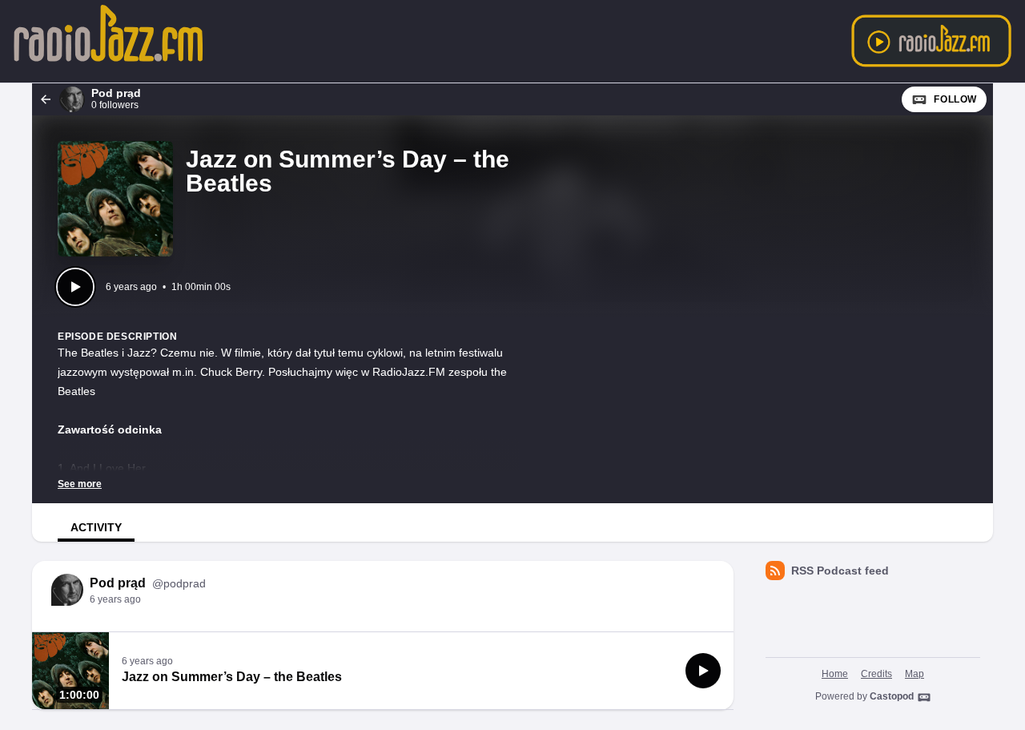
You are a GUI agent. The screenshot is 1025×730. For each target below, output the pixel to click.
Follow (955, 99)
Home (835, 674)
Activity (96, 527)
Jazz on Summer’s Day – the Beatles (232, 677)
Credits (876, 674)
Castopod (892, 696)
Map (914, 674)
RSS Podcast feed (840, 570)
